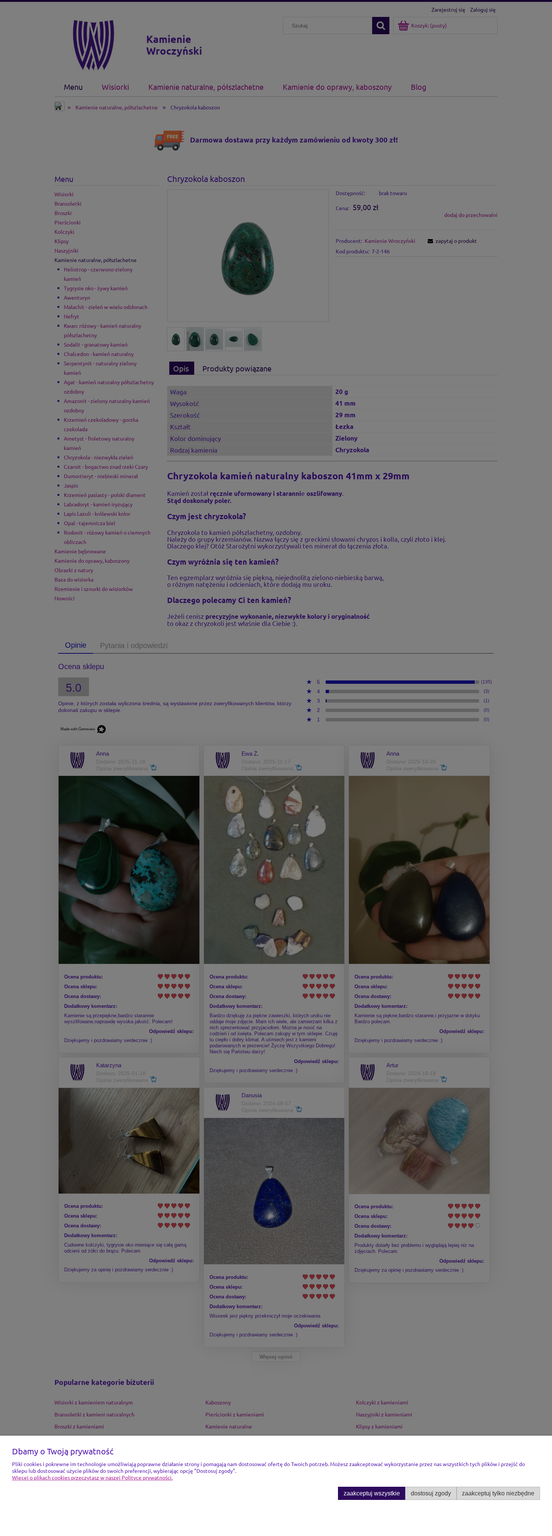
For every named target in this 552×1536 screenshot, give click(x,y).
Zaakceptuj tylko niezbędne (498, 1493)
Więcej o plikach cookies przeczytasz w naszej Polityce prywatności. (92, 1477)
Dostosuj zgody (431, 1493)
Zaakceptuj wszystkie (372, 1493)
